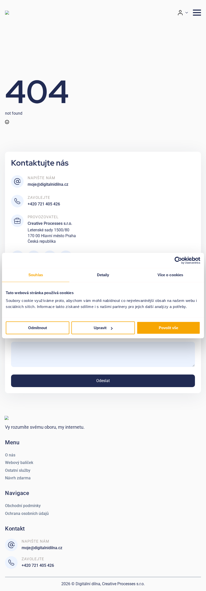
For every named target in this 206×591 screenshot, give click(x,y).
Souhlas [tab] (35, 275)
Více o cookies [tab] (170, 275)
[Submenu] (188, 13)
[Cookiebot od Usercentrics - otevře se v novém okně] (178, 260)
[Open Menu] (197, 13)
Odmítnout (37, 328)
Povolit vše (168, 328)
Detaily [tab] (103, 275)
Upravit (100, 328)
